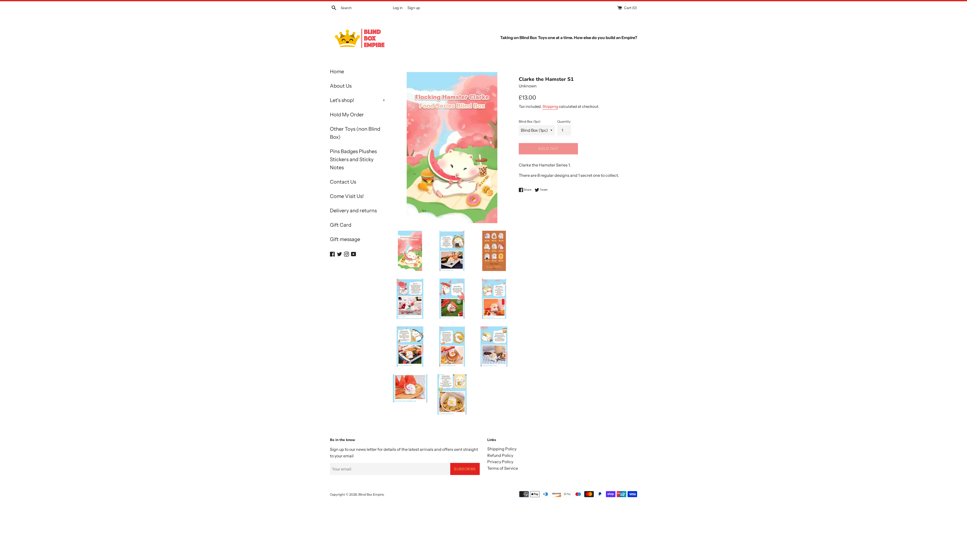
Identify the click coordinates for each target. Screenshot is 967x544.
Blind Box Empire (371, 494)
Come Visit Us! (347, 196)
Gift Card (340, 225)
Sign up (413, 8)
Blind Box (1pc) (529, 121)
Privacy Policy (500, 461)
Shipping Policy (501, 448)
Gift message (345, 239)
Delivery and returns (353, 211)
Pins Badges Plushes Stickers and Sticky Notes (353, 159)
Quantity (564, 121)
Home (337, 72)
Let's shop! (357, 100)
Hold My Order (347, 115)
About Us (341, 86)
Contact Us (343, 182)
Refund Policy (500, 455)
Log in (398, 8)
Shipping (550, 106)
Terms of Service (502, 468)
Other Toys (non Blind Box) (355, 133)
